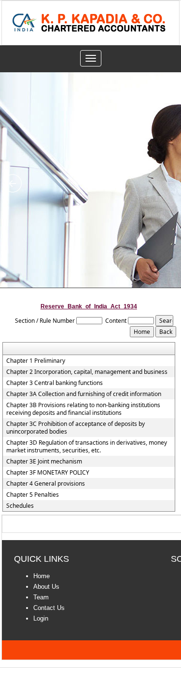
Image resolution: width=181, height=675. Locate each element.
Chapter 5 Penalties (32, 495)
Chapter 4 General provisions (45, 484)
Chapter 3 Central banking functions (54, 383)
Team (41, 597)
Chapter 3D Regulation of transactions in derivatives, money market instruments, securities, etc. (86, 446)
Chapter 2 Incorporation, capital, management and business (86, 372)
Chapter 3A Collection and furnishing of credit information (83, 394)
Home (41, 576)
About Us (46, 586)
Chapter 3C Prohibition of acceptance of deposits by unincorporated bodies (75, 428)
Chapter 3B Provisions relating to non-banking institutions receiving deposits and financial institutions (83, 409)
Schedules (20, 506)
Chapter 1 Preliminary (35, 361)
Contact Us (49, 607)
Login (40, 618)
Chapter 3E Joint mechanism (44, 461)
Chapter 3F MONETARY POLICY (47, 472)
